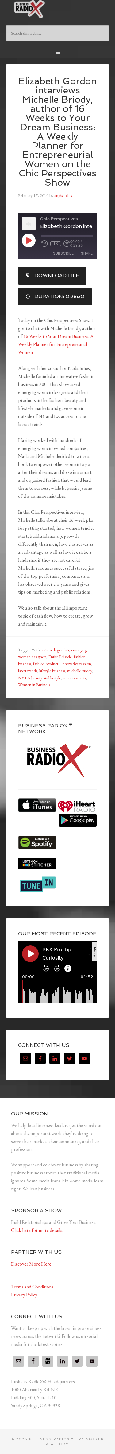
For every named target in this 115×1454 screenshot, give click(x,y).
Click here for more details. (37, 1230)
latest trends (27, 671)
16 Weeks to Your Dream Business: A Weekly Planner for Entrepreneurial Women (56, 344)
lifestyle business (52, 671)
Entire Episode (60, 656)
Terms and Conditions (32, 1286)
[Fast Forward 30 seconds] (66, 243)
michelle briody (79, 671)
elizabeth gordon (55, 650)
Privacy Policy (24, 1294)
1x (55, 244)
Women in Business (34, 684)
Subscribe (63, 253)
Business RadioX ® (57, 9)
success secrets (74, 678)
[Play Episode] (28, 240)
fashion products (46, 663)
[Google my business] (47, 1361)
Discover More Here (31, 1264)
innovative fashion (76, 663)
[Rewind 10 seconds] (44, 243)
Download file (56, 275)
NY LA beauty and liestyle (39, 678)
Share (87, 253)
